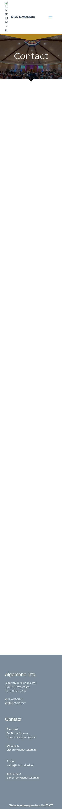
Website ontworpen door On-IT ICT (31, 805)
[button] (50, 16)
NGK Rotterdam (23, 17)
